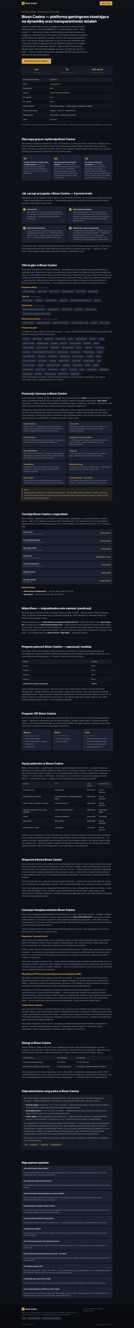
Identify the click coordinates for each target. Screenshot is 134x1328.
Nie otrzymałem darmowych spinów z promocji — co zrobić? (45, 1254)
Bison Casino (30, 3)
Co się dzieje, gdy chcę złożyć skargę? (37, 1279)
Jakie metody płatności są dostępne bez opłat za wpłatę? (44, 1193)
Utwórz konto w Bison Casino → (36, 61)
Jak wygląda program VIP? (33, 1266)
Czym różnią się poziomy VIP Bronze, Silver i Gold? (41, 1289)
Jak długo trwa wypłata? (32, 1229)
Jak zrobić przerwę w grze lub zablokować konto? (41, 1241)
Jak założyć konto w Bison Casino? (36, 1168)
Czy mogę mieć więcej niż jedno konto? (38, 1181)
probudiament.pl (55, 84)
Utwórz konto (106, 3)
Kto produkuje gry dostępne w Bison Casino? (39, 1206)
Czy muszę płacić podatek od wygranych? (39, 1218)
